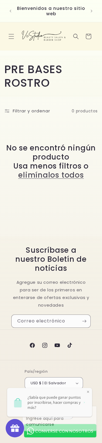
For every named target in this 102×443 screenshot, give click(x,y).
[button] (11, 36)
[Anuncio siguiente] (91, 11)
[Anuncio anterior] (10, 11)
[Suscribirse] (84, 321)
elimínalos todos (51, 175)
